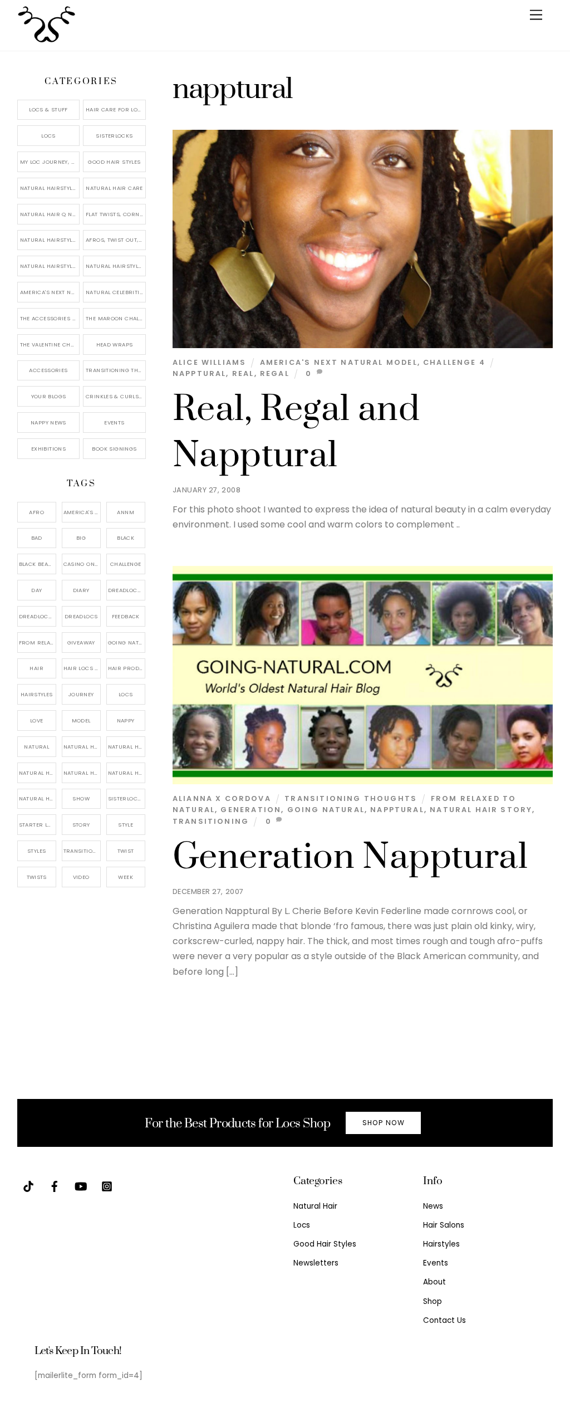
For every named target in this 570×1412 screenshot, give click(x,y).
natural (36, 746)
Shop (432, 1301)
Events (114, 422)
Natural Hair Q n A (49, 214)
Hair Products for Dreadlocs (126, 668)
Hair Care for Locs (115, 109)
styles (36, 850)
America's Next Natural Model (338, 362)
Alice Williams (209, 362)
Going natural (326, 809)
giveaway (81, 642)
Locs (48, 135)
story (81, 824)
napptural (200, 373)
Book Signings (114, 448)
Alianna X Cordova (222, 798)
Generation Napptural (350, 857)
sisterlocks (126, 798)
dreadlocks (126, 590)
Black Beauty (37, 564)
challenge (125, 564)
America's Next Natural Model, (82, 512)
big (81, 537)
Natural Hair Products (37, 772)
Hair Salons (443, 1225)
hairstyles (37, 694)
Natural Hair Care (114, 188)
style (125, 824)
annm (125, 512)
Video (81, 877)
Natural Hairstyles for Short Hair (50, 266)
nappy (126, 720)
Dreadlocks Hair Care (37, 616)
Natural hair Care (126, 746)
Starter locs (37, 824)
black (125, 537)
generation (250, 809)
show (81, 798)
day (36, 590)
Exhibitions (48, 448)
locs (126, 694)
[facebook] (54, 1185)
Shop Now (383, 1122)
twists (37, 877)
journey (81, 694)
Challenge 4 (454, 362)
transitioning (211, 821)
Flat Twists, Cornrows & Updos (116, 214)
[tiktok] (28, 1185)
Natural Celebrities (116, 292)
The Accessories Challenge (50, 318)
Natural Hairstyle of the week (50, 239)
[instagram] (107, 1185)
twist (125, 850)
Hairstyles (441, 1244)
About (434, 1282)
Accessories (48, 370)
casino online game (82, 564)
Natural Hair (82, 746)
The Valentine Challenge (50, 344)
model (81, 720)
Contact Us (444, 1320)
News (433, 1206)
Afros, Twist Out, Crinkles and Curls (116, 239)
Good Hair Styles (114, 161)
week (125, 877)
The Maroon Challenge (116, 318)
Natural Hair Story (481, 809)
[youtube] (81, 1185)
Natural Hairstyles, (126, 772)
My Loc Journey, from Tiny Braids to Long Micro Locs (50, 161)
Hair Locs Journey (82, 668)
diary (81, 590)
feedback (126, 616)
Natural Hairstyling (37, 798)
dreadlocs (81, 616)
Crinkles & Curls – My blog (116, 396)
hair (36, 668)
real (243, 373)
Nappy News (48, 422)
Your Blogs (48, 396)
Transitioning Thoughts (350, 798)
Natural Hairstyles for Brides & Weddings (116, 266)
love (36, 720)
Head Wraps (114, 344)
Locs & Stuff (48, 109)
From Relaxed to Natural (37, 642)
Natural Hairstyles (49, 188)
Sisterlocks (114, 135)
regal (274, 373)
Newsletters (315, 1263)
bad (36, 537)
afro (36, 512)
